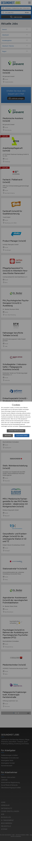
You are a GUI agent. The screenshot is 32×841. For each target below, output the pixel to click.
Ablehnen (8, 435)
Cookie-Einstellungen (16, 430)
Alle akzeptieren (21, 435)
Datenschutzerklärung (25, 426)
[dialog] (16, 421)
